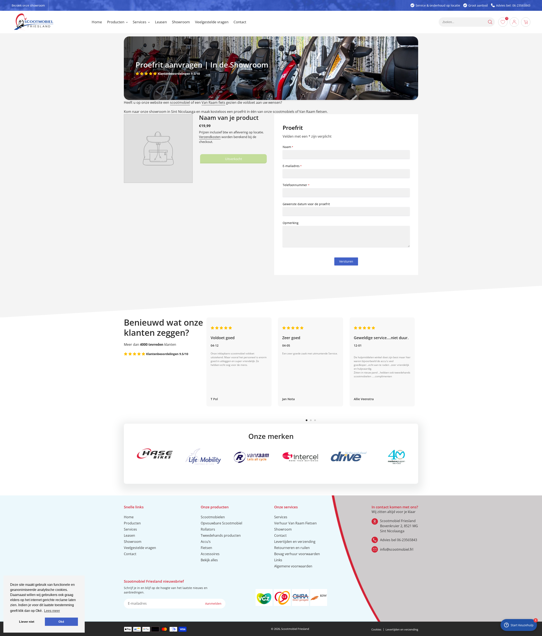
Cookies (376, 629)
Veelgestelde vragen (140, 547)
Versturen (346, 261)
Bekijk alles (209, 560)
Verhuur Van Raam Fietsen (295, 523)
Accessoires (210, 554)
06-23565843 (407, 540)
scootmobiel (180, 102)
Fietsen (206, 547)
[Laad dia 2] (311, 420)
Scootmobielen (213, 517)
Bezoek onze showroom (28, 5)
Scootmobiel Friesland (295, 629)
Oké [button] (61, 621)
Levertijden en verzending (294, 541)
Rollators (208, 529)
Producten (132, 523)
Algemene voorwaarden (293, 566)
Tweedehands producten (221, 535)
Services (130, 529)
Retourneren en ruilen (292, 547)
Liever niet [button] (26, 621)
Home (129, 517)
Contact (130, 554)
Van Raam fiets (213, 102)
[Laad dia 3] (315, 420)
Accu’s (206, 541)
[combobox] (467, 22)
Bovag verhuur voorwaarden (297, 554)
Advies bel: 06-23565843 (513, 5)
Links (278, 560)
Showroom (132, 541)
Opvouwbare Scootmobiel (221, 523)
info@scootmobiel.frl (396, 549)
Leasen (129, 535)
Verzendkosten (210, 137)
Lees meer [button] (52, 610)
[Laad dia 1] (306, 420)
